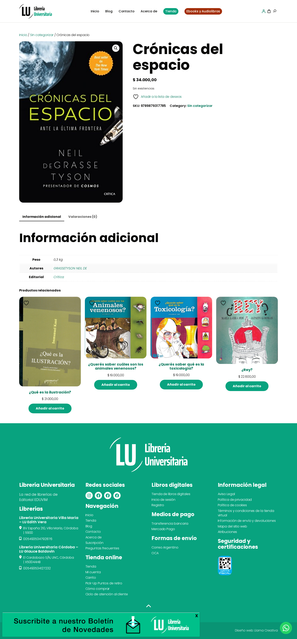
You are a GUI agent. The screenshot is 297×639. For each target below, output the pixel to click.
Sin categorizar (42, 35)
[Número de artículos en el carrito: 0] (269, 11)
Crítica (59, 277)
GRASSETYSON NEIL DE (70, 268)
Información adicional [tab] (41, 216)
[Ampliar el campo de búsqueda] (275, 11)
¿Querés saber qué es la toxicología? (181, 366)
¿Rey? (247, 370)
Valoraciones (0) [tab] (82, 216)
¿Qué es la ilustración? (50, 392)
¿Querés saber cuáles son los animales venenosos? (115, 366)
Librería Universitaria (47, 485)
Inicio (23, 35)
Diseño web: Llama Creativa (256, 630)
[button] (115, 48)
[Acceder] (263, 11)
